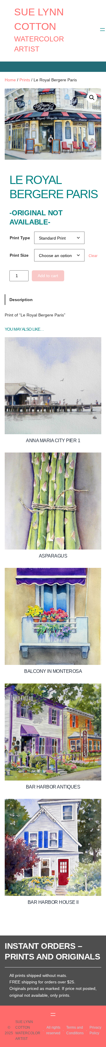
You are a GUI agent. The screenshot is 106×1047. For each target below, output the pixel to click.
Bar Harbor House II (53, 902)
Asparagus (53, 555)
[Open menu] (102, 29)
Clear (93, 256)
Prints (24, 79)
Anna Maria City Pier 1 (53, 440)
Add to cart (48, 275)
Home (10, 79)
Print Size (19, 255)
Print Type (20, 237)
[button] (92, 97)
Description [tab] (21, 299)
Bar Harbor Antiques (53, 786)
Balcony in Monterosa (53, 671)
